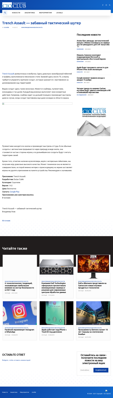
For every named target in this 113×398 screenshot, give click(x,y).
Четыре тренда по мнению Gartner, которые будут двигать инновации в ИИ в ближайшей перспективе (94, 90)
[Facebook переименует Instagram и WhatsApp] (20, 313)
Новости (80, 72)
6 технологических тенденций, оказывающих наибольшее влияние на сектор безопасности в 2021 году (19, 286)
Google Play (14, 192)
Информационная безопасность (31, 27)
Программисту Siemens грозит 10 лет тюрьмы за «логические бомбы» (93, 332)
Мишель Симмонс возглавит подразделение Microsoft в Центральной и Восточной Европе (91, 57)
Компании (80, 49)
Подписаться (100, 370)
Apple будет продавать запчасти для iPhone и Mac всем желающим (92, 68)
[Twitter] (109, 5)
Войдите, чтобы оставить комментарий (16, 360)
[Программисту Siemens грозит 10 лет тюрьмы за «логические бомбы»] (93, 313)
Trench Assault (8, 74)
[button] (5, 13)
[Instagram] (106, 5)
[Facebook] (103, 5)
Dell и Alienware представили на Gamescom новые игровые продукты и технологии (92, 285)
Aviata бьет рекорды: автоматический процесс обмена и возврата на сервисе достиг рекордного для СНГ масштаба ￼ (93, 44)
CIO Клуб (6, 27)
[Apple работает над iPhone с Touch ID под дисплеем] (56, 313)
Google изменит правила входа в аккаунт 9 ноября (91, 79)
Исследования (81, 95)
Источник (6, 221)
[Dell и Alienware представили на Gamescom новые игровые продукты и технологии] (93, 267)
